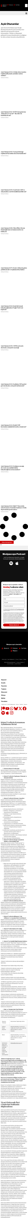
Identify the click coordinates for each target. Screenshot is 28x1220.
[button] (26, 2)
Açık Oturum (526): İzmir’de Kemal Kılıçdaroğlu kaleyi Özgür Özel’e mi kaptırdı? (12, 307)
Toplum (3, 689)
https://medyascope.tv (13, 753)
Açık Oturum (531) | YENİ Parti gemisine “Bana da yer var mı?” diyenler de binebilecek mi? (13, 113)
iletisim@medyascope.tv (16, 1043)
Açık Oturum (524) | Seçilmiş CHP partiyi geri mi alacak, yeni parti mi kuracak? (13, 385)
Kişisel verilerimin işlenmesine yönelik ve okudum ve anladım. (13, 610)
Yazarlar (4, 686)
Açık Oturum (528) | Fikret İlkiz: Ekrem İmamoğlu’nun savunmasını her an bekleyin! (13, 229)
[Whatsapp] (12, 708)
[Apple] (17, 563)
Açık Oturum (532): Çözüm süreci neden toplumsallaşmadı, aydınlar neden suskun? (13, 73)
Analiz (3, 683)
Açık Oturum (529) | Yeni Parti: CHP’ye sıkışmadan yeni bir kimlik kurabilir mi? (13, 190)
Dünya (3, 695)
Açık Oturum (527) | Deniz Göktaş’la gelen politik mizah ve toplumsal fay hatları (14, 269)
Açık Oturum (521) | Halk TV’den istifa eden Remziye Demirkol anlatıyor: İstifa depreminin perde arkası (13, 507)
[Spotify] (11, 563)
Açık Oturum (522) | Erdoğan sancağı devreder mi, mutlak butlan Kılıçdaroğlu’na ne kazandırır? (12, 467)
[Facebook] (24, 708)
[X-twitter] (20, 708)
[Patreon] (3, 708)
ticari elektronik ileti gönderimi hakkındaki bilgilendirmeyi (14, 609)
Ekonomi (4, 692)
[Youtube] (7, 708)
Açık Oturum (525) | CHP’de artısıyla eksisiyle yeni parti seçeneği (12, 346)
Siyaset (3, 680)
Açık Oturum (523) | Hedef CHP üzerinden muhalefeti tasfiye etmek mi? (13, 426)
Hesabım (4, 701)
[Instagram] (12, 713)
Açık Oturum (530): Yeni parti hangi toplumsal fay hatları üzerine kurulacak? (13, 152)
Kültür (3, 698)
